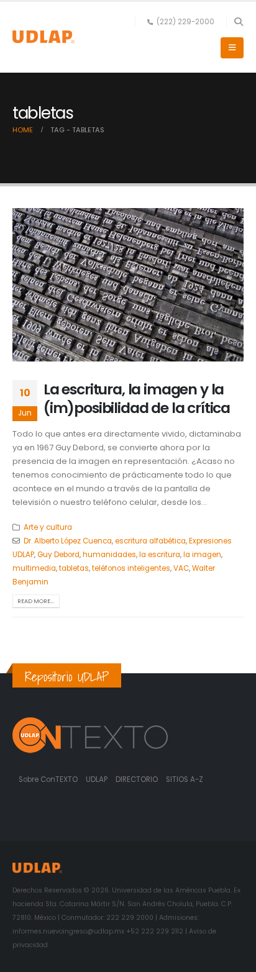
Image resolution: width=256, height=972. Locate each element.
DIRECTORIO (138, 779)
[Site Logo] (43, 36)
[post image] (128, 284)
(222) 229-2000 (185, 22)
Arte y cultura (48, 527)
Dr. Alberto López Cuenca (68, 541)
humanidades (109, 555)
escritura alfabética (150, 541)
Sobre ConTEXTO (48, 779)
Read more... (35, 601)
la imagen (202, 555)
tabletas (74, 568)
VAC (181, 568)
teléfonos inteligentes (131, 568)
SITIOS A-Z (184, 779)
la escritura (159, 555)
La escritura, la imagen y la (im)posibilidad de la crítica (136, 398)
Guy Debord (58, 555)
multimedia (34, 568)
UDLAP (97, 779)
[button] (238, 22)
